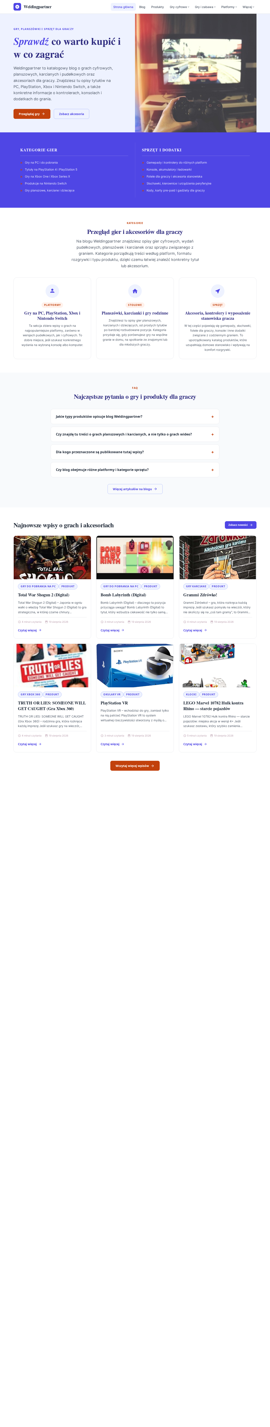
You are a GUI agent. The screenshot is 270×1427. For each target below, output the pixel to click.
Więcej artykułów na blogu (132, 489)
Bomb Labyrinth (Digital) (123, 595)
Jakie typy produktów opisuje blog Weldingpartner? (99, 416)
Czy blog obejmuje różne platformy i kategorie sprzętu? (102, 469)
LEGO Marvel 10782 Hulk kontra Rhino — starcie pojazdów (213, 706)
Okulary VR (112, 694)
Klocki (191, 694)
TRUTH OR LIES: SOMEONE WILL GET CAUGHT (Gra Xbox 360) (52, 706)
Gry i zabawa (204, 7)
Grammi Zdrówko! (200, 595)
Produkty (157, 7)
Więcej (247, 7)
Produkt (68, 586)
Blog (142, 7)
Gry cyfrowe (178, 7)
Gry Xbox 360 (30, 694)
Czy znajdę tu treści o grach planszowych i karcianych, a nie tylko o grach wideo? (124, 434)
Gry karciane (196, 586)
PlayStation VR (114, 703)
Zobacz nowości (238, 525)
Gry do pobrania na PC (38, 586)
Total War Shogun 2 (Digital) (43, 595)
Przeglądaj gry (29, 114)
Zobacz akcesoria (71, 114)
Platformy (228, 7)
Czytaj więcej (27, 630)
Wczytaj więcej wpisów (132, 766)
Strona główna (123, 7)
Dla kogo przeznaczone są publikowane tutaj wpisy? (100, 452)
